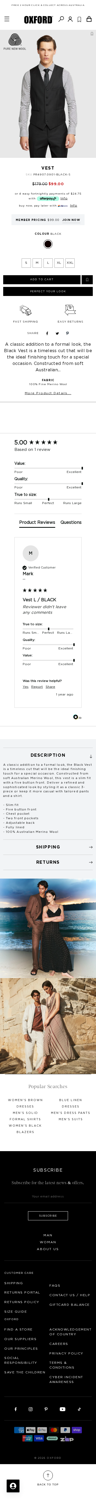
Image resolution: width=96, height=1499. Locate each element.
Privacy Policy (66, 1353)
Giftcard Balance (69, 1304)
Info (64, 198)
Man (48, 1235)
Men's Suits (71, 1119)
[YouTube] (63, 1408)
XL (59, 262)
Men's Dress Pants (70, 1113)
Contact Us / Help (69, 1295)
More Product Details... (48, 393)
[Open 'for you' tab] (13, 1486)
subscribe (48, 1215)
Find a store (18, 1329)
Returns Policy (21, 1302)
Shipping (13, 1283)
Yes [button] (26, 686)
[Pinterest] (46, 1408)
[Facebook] (16, 1408)
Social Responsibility (20, 1360)
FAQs (54, 1285)
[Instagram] (31, 1408)
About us (48, 1249)
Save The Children (25, 1372)
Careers (58, 1343)
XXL (70, 262)
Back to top (48, 1484)
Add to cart (42, 279)
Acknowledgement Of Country (70, 1332)
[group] (48, 443)
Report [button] (37, 686)
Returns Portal (22, 1292)
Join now (71, 220)
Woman (48, 1242)
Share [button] (50, 686)
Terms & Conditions (62, 1365)
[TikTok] (79, 1408)
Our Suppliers (20, 1339)
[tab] (37, 524)
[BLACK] (48, 244)
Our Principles (21, 1348)
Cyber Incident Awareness (66, 1379)
